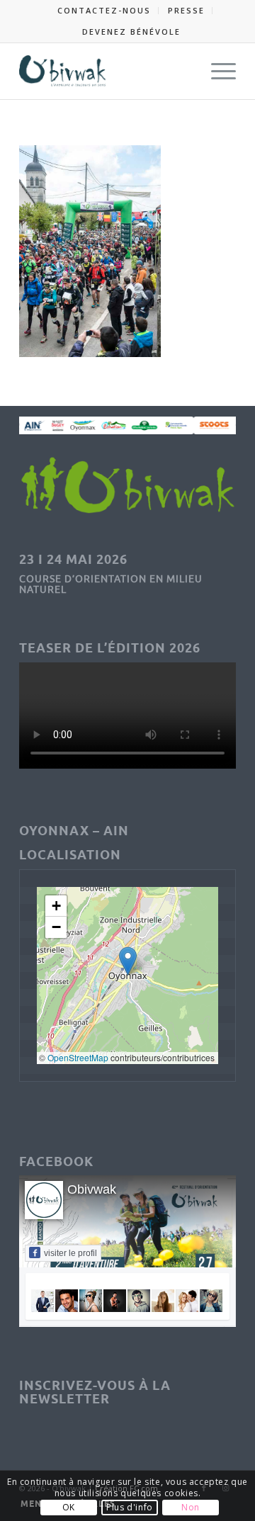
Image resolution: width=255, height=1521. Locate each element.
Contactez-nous (104, 10)
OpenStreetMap (77, 1057)
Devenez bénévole (131, 31)
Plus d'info (129, 1507)
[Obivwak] (106, 71)
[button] (128, 961)
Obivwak (91, 1189)
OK (68, 1507)
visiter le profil (70, 1253)
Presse (186, 10)
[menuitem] (104, 10)
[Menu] (216, 71)
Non (190, 1507)
